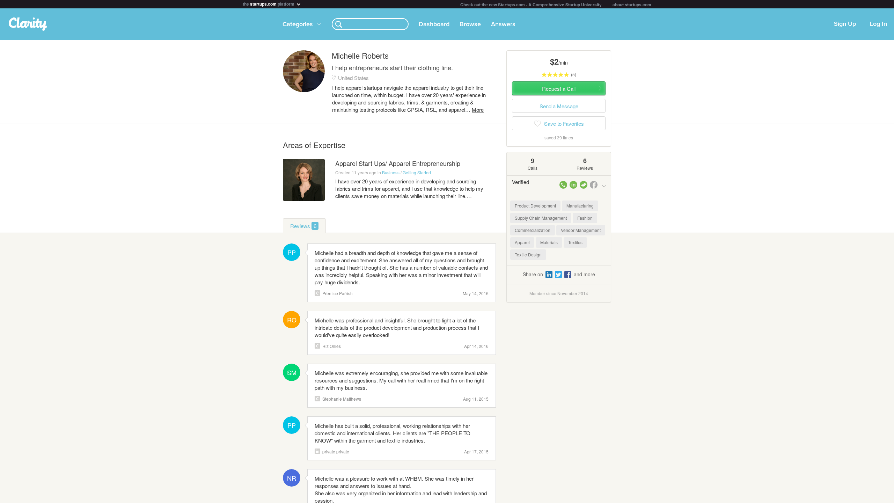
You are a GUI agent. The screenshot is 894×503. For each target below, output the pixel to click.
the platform (269, 3)
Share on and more (559, 274)
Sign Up (845, 24)
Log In (878, 24)
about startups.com (632, 4)
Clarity (317, 293)
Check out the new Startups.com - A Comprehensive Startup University (531, 4)
